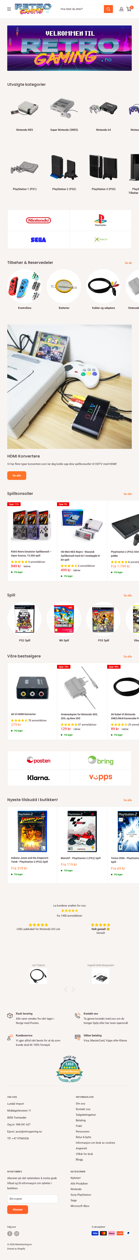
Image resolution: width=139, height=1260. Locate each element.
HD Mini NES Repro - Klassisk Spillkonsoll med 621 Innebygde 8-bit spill (80, 555)
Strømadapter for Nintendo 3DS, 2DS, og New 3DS (79, 716)
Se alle (17, 475)
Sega (74, 1200)
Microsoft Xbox (80, 1206)
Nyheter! (76, 1178)
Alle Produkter (79, 1183)
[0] (129, 9)
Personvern (82, 1131)
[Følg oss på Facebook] (9, 1233)
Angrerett (81, 1148)
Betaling (81, 1120)
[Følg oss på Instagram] (16, 1233)
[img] (69, 910)
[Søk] (108, 9)
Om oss (80, 1103)
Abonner (18, 1209)
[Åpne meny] (9, 9)
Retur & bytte (83, 1137)
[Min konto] (121, 9)
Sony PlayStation (81, 1194)
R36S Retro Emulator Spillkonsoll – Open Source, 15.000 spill (31, 553)
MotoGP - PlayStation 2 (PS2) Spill (81, 858)
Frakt (79, 1126)
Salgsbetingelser (86, 1114)
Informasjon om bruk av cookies (95, 1142)
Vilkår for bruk (84, 1154)
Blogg (79, 1159)
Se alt (128, 263)
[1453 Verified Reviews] (69, 1083)
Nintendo (76, 1189)
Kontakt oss (83, 1109)
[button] (66, 989)
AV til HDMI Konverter (23, 714)
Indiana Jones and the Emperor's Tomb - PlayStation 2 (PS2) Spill (29, 859)
